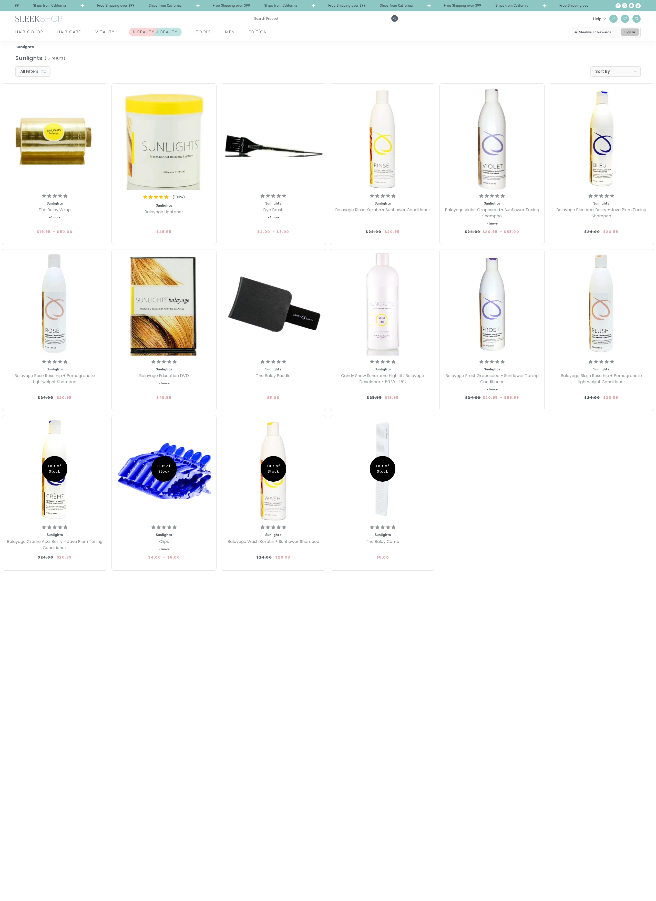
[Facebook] (618, 5)
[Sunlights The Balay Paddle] (273, 303)
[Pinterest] (638, 5)
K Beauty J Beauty (155, 32)
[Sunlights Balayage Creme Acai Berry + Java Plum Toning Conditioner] (54, 469)
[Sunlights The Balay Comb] (382, 469)
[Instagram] (631, 5)
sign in (629, 32)
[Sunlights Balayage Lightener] (164, 137)
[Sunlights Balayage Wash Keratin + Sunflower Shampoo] (273, 469)
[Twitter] (624, 5)
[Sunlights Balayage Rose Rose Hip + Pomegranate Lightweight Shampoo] (54, 303)
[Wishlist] (625, 19)
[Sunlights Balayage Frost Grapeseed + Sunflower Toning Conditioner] (492, 303)
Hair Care (69, 32)
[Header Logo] (38, 18)
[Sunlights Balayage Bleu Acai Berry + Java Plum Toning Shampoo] (601, 137)
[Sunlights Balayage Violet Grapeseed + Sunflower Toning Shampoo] (492, 137)
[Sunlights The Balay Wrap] (54, 137)
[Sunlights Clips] (164, 469)
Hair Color (29, 32)
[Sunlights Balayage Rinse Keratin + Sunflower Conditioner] (382, 137)
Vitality (105, 32)
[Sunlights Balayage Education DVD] (164, 303)
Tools (203, 32)
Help (597, 18)
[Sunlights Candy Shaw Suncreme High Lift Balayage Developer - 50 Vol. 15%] (382, 303)
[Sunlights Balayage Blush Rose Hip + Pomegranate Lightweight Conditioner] (601, 303)
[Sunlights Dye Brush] (273, 137)
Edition (258, 32)
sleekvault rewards (595, 32)
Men (230, 32)
